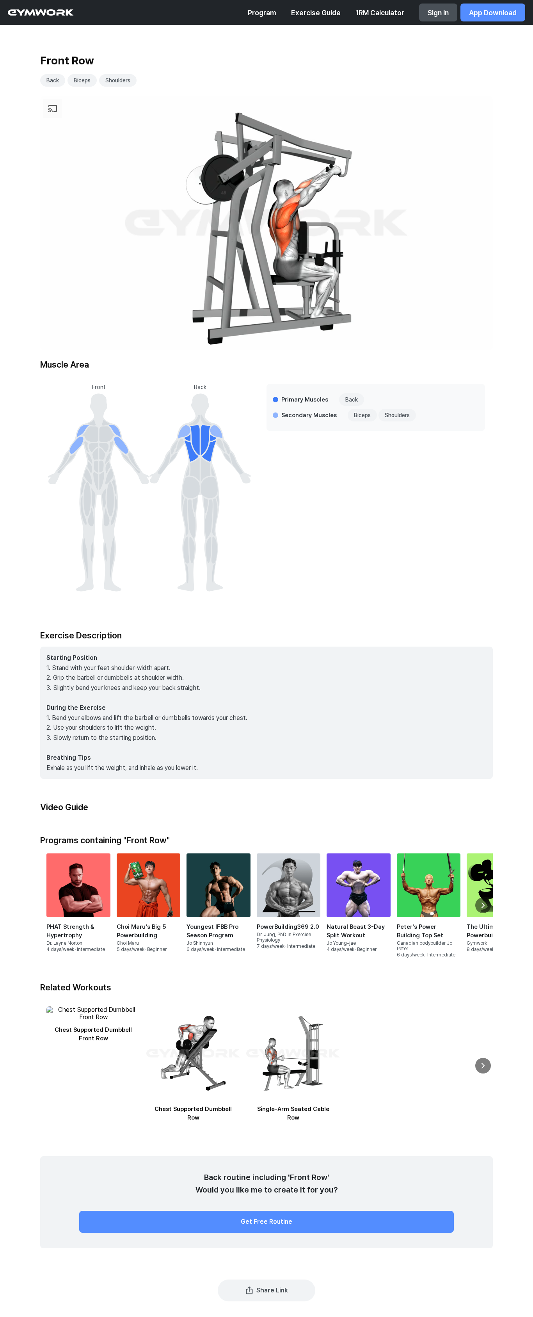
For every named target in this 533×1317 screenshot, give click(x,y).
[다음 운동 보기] (483, 1066)
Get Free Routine (266, 1221)
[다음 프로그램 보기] (483, 905)
